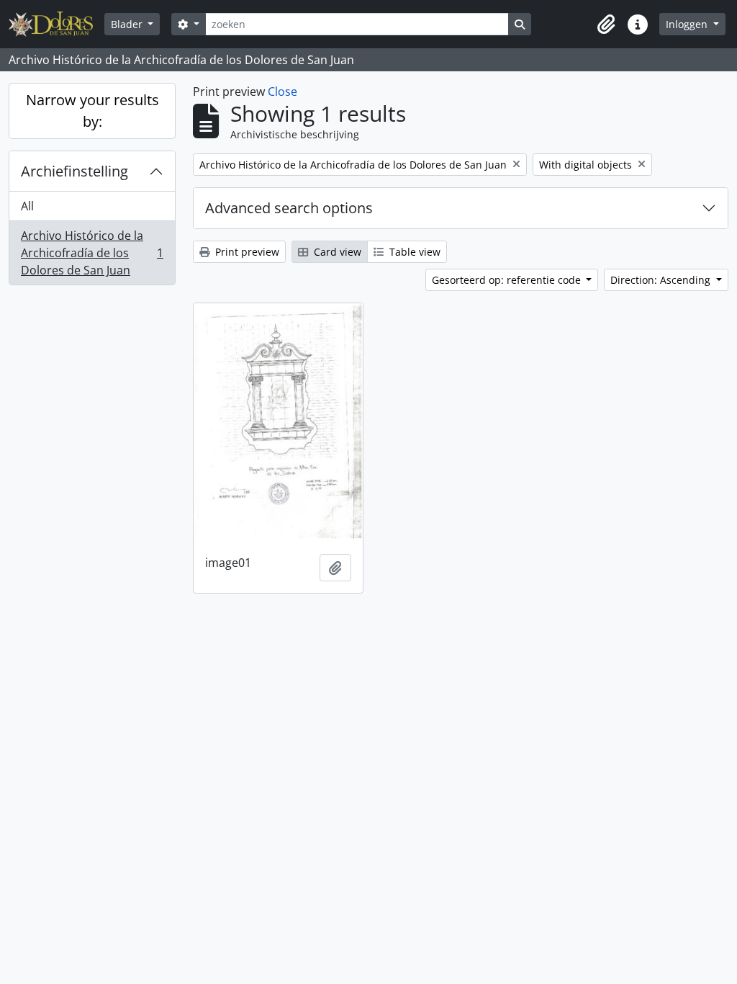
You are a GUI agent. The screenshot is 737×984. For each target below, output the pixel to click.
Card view (336, 252)
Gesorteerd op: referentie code (508, 280)
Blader (128, 24)
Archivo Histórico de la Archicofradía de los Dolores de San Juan (91, 253)
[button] (606, 24)
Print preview (245, 252)
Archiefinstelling (74, 171)
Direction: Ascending (661, 280)
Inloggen (688, 24)
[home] (56, 24)
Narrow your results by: (92, 110)
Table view (413, 252)
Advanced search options (289, 208)
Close (282, 91)
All (27, 206)
